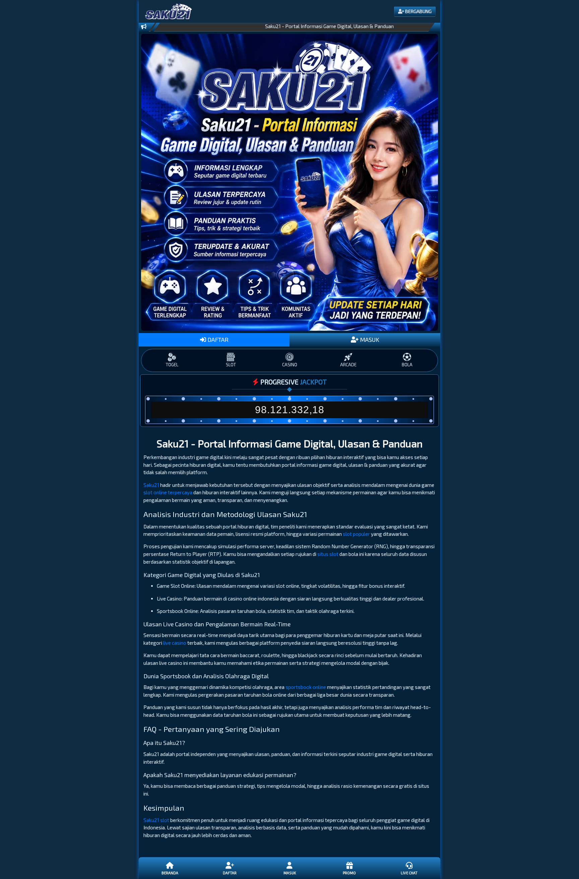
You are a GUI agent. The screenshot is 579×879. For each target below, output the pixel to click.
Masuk (289, 873)
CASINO (289, 364)
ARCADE (348, 364)
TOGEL (172, 364)
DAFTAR (217, 339)
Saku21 (151, 485)
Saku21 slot (156, 820)
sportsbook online (305, 687)
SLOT (231, 364)
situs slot (327, 554)
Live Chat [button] (409, 873)
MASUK (369, 339)
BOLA (407, 364)
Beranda (170, 873)
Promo (349, 873)
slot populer (356, 534)
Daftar (230, 873)
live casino (174, 643)
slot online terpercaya (167, 492)
